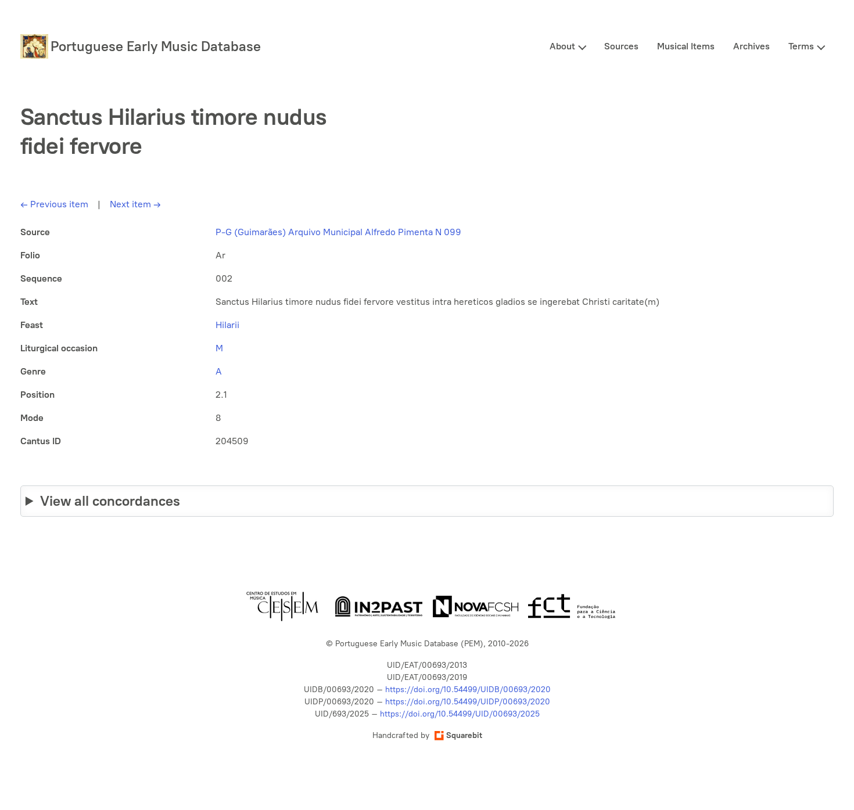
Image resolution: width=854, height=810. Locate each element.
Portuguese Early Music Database (156, 46)
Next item (135, 204)
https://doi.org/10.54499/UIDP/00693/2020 (467, 702)
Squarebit (464, 735)
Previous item (54, 204)
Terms (801, 46)
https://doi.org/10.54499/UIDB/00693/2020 (468, 689)
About (562, 46)
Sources (621, 46)
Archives (751, 46)
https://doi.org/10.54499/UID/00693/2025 (460, 714)
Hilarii (227, 324)
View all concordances (110, 500)
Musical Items (686, 46)
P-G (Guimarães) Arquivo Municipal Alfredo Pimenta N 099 (338, 231)
